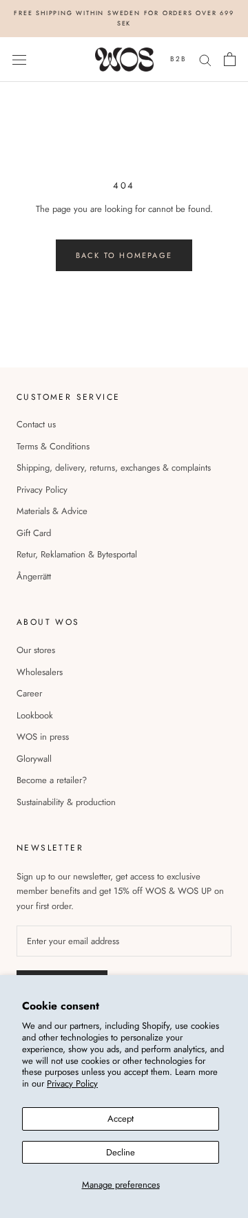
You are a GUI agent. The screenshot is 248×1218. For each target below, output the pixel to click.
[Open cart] (230, 59)
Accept (120, 1118)
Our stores (36, 649)
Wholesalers (40, 672)
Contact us (36, 424)
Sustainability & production (66, 802)
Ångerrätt (34, 576)
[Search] (205, 59)
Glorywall (34, 758)
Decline (120, 1152)
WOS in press (43, 736)
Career (29, 693)
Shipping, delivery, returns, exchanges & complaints (114, 467)
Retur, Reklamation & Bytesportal (77, 554)
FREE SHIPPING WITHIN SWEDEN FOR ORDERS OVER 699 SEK (124, 18)
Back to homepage (124, 255)
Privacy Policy (72, 1083)
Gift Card (34, 532)
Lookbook (35, 715)
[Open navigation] (19, 59)
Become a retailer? (52, 780)
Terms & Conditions (53, 446)
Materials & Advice (52, 510)
